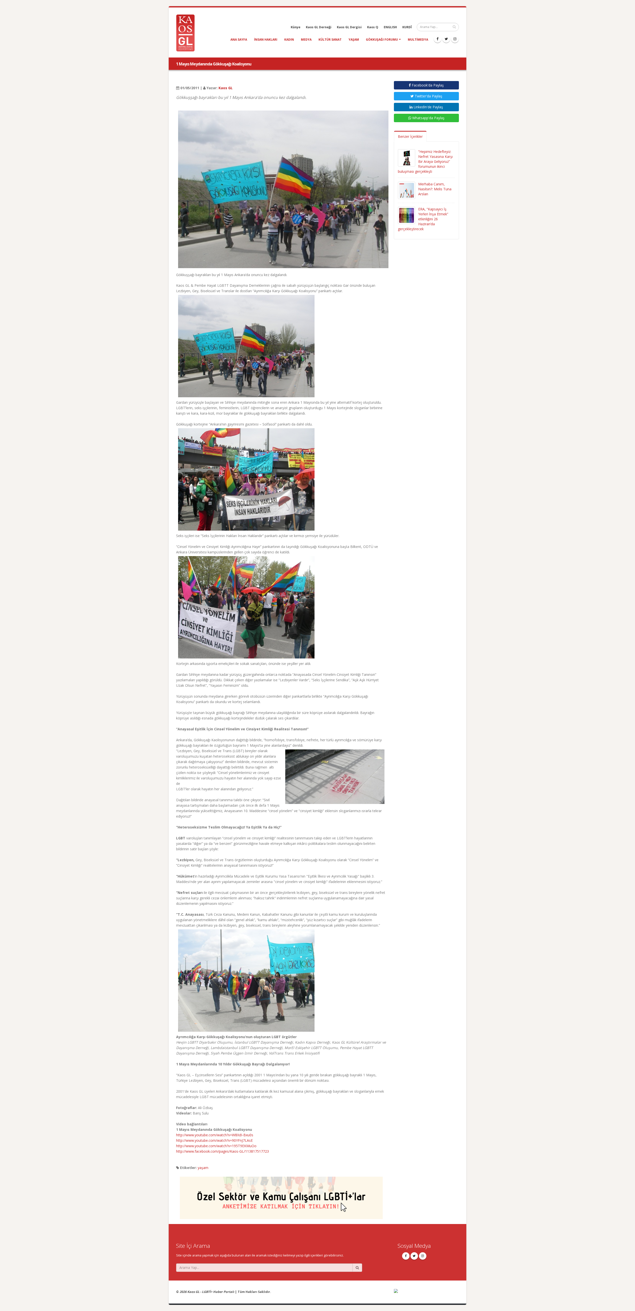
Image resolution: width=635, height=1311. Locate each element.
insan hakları (265, 39)
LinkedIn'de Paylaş (428, 107)
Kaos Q (372, 27)
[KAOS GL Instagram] (455, 39)
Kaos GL (226, 88)
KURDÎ (407, 27)
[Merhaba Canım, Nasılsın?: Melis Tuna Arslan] (406, 190)
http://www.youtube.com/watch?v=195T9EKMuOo (216, 1145)
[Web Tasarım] (426, 1294)
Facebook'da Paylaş (427, 85)
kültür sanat (330, 39)
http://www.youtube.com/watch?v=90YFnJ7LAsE (214, 1140)
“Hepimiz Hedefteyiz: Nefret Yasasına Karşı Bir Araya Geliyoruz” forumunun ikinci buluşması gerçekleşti (425, 161)
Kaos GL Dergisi (349, 27)
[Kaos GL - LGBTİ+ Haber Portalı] (187, 32)
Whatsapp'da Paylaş (427, 117)
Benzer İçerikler (410, 136)
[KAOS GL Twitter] (446, 39)
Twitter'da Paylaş (428, 96)
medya (306, 39)
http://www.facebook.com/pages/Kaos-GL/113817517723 (222, 1151)
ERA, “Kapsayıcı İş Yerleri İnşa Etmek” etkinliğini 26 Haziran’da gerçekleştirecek (423, 219)
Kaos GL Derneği (318, 27)
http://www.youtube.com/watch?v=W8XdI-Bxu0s (214, 1135)
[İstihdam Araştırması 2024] (281, 1195)
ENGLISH (390, 27)
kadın (289, 39)
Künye (295, 27)
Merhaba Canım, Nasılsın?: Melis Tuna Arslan (434, 189)
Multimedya (418, 39)
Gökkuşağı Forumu (382, 39)
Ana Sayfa (238, 39)
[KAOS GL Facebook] (437, 39)
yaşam (354, 39)
